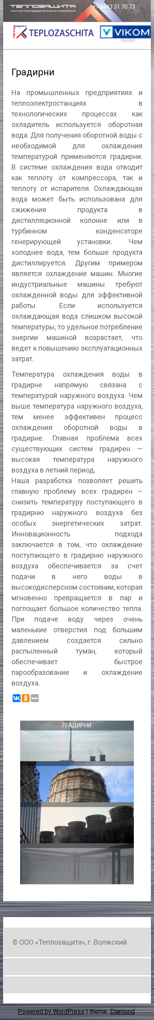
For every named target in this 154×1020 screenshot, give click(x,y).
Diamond (122, 1011)
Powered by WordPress (51, 1011)
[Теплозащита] (81, 32)
